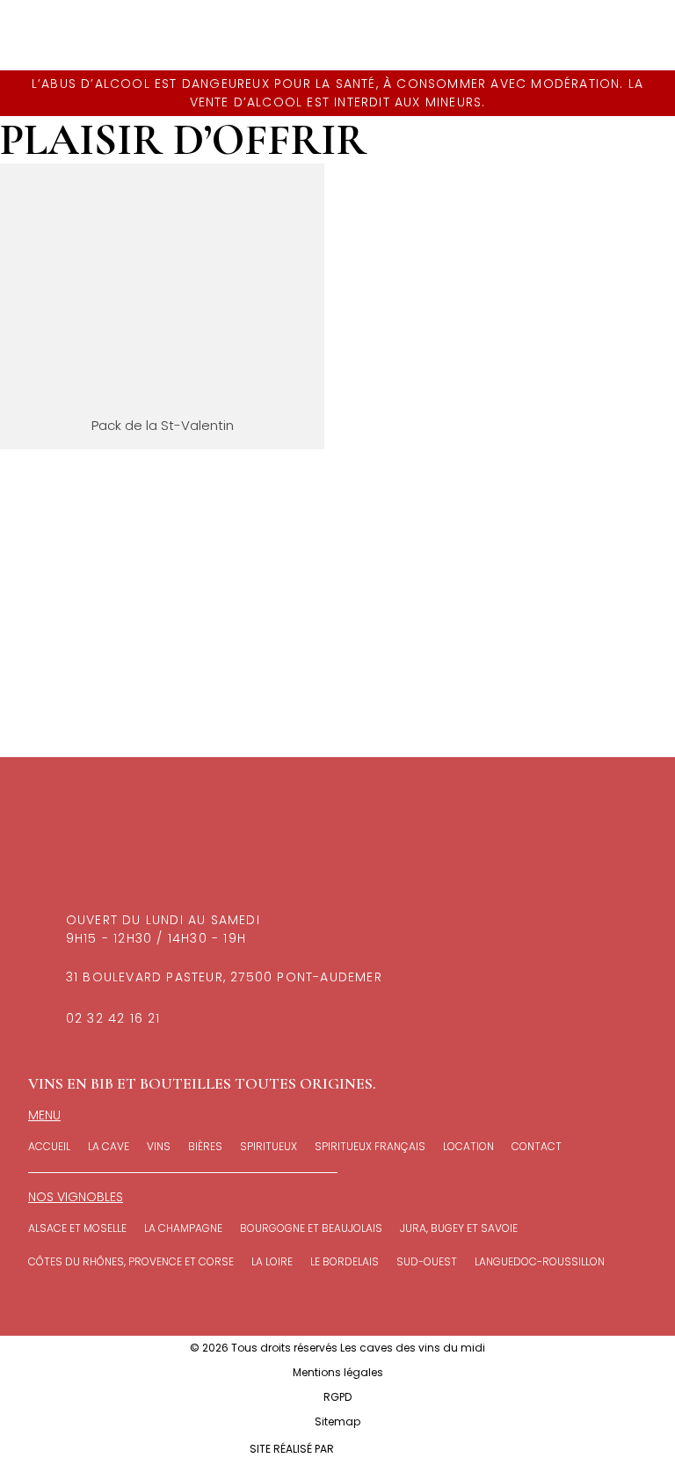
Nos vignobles (75, 1197)
